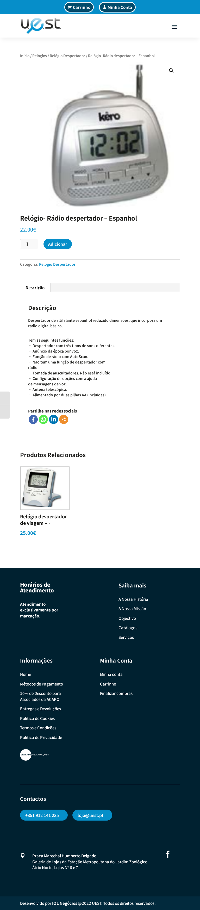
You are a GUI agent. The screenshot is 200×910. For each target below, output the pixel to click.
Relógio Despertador (67, 55)
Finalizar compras (116, 693)
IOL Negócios (64, 903)
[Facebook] (33, 419)
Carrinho (81, 7)
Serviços (126, 637)
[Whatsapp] (43, 419)
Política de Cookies (37, 718)
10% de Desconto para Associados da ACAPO (40, 696)
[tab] (35, 287)
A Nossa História (133, 599)
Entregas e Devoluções (40, 708)
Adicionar (57, 244)
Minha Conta (120, 7)
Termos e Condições (38, 727)
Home (25, 674)
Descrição (35, 287)
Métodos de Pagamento (41, 684)
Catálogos (127, 627)
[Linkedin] (53, 419)
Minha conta (111, 674)
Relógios (39, 55)
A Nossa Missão (132, 608)
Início (24, 55)
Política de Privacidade (41, 737)
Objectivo (127, 618)
